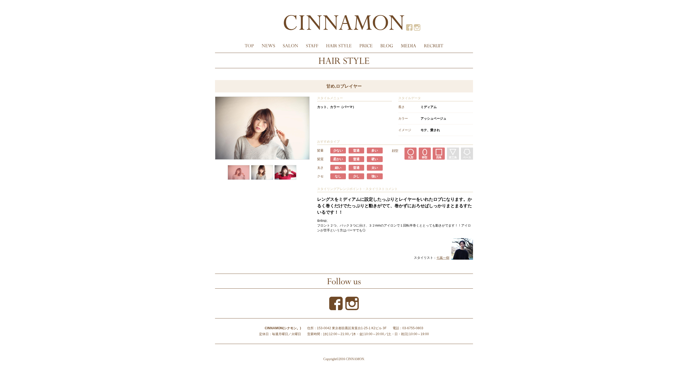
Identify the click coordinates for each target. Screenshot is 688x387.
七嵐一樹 (442, 258)
